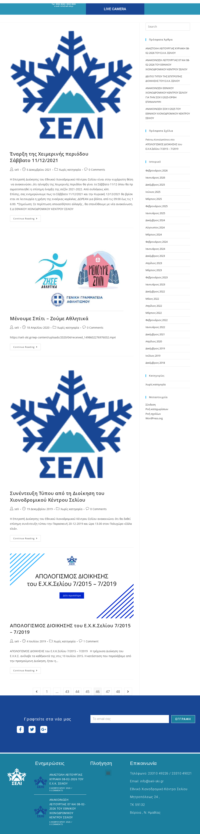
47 (108, 691)
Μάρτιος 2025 (154, 199)
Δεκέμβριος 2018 (155, 362)
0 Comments (97, 169)
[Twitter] (32, 729)
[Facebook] (20, 729)
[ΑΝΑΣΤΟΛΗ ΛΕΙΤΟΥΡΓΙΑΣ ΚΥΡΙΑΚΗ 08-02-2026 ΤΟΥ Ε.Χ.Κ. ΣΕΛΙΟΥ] (40, 782)
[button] (108, 773)
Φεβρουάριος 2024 (157, 241)
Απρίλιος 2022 (154, 305)
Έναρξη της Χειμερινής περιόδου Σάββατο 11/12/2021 (49, 157)
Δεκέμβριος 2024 (155, 220)
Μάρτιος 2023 (154, 270)
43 (67, 691)
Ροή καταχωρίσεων (157, 409)
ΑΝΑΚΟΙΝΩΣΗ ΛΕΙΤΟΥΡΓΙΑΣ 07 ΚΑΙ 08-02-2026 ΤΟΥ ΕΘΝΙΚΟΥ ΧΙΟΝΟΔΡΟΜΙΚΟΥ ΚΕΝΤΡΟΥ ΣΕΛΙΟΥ (168, 64)
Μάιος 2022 (152, 298)
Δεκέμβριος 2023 (155, 256)
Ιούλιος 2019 (153, 355)
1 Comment (90, 641)
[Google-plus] (43, 729)
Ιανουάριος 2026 (155, 177)
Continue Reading (27, 217)
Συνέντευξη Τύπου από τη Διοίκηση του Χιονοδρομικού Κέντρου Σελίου (57, 496)
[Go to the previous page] (37, 691)
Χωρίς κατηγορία (70, 169)
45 (87, 691)
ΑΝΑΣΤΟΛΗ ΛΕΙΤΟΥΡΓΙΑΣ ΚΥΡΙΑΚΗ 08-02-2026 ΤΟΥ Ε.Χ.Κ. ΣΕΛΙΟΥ (66, 779)
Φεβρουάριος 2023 (157, 277)
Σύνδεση (151, 404)
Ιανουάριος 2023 (155, 284)
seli (16, 169)
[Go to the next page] (128, 691)
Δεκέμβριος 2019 (155, 348)
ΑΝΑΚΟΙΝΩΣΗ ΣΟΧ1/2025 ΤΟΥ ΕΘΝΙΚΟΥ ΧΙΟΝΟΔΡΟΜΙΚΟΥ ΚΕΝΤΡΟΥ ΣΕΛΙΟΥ (168, 113)
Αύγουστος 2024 (155, 227)
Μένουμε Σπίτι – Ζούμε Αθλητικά (49, 318)
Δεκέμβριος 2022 (155, 291)
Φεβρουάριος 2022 (157, 320)
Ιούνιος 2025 (153, 192)
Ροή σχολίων (153, 414)
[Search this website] (168, 26)
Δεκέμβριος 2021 (155, 334)
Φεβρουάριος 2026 (157, 170)
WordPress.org (154, 418)
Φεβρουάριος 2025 (157, 206)
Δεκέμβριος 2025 (155, 184)
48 (118, 691)
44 (77, 691)
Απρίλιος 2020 (154, 341)
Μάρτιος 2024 (154, 234)
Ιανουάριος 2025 (155, 213)
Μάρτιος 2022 (154, 313)
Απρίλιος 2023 (154, 263)
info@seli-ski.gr (66, 6)
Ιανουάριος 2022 (155, 327)
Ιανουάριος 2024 (155, 249)
